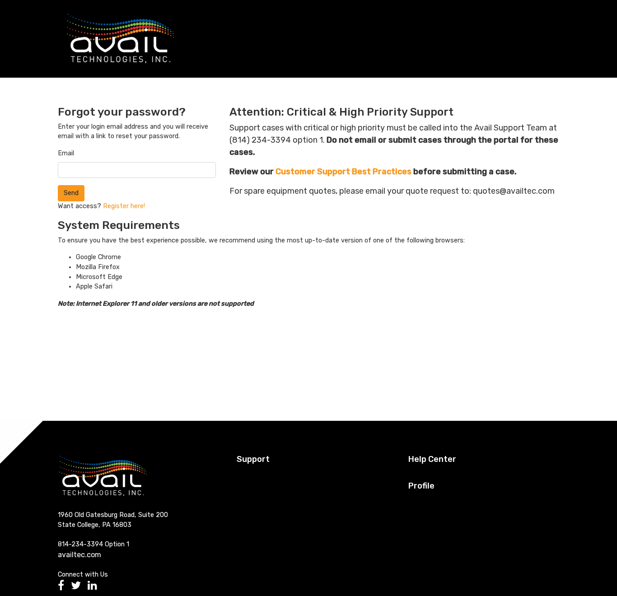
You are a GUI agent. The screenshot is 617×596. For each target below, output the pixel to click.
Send (71, 193)
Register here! (124, 206)
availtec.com (79, 554)
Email (66, 153)
